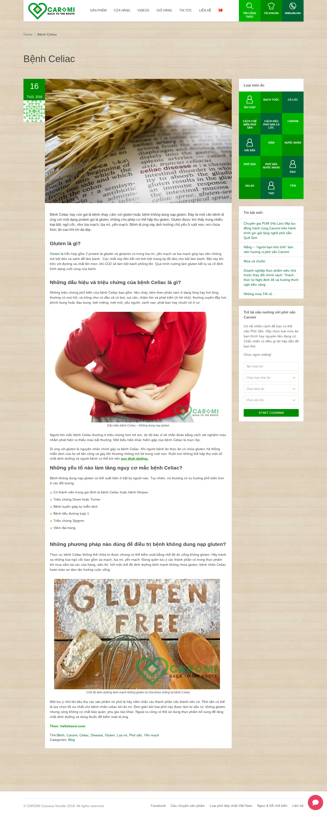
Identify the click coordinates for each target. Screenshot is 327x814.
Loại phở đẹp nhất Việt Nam (231, 806)
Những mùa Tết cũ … (260, 294)
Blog (71, 740)
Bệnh (61, 735)
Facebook (158, 806)
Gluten (55, 254)
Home (28, 34)
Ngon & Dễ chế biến (272, 806)
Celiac (84, 735)
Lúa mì (122, 735)
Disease (97, 735)
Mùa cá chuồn (254, 261)
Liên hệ (298, 806)
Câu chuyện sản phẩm (188, 806)
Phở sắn (135, 735)
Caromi (72, 735)
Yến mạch (151, 735)
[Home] (51, 11)
